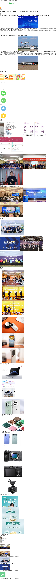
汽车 (15, 0)
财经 (11, 0)
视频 (10, 0)
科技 (16, 0)
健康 (12, 0)
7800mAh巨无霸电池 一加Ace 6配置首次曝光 (7, 414)
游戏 (5, 0)
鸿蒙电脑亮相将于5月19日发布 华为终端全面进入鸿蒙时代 (7, 364)
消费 (13, 0)
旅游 (6, 0)
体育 (4, 0)
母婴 (9, 0)
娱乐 (3, 0)
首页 (0, 0)
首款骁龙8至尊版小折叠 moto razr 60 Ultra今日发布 (8, 431)
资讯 (1, 0)
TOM (0, 534)
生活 (7, 0)
